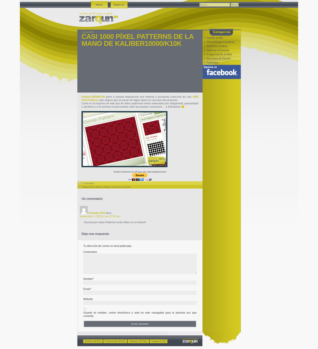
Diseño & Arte (215, 37)
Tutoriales (212, 62)
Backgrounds (88, 187)
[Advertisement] (140, 72)
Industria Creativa (217, 46)
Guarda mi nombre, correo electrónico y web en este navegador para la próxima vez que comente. (140, 314)
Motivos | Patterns (103, 187)
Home (99, 4)
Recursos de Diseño (121, 187)
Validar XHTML (138, 341)
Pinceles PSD (97, 213)
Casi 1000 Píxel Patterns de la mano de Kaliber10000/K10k (137, 40)
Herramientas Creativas (221, 42)
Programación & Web (219, 54)
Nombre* (88, 278)
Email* (87, 289)
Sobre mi (119, 4)
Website (88, 299)
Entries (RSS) (93, 341)
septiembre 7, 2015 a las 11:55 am (100, 216)
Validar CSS (158, 341)
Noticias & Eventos (218, 50)
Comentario (90, 251)
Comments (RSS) (115, 341)
